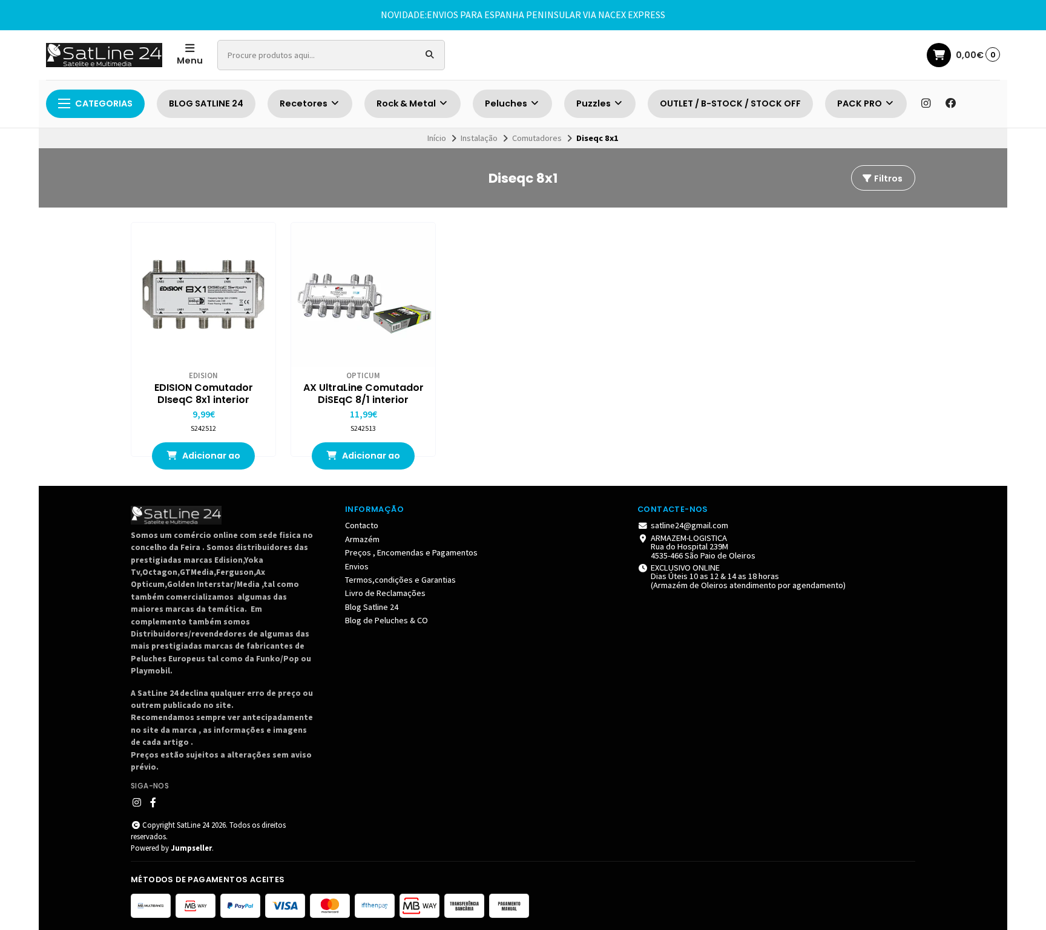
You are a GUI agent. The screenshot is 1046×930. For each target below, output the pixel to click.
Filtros (887, 178)
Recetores (304, 103)
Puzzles (594, 103)
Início (436, 138)
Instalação (479, 138)
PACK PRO (860, 103)
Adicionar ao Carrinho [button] (210, 460)
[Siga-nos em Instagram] (925, 103)
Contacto (361, 525)
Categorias (104, 103)
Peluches (507, 103)
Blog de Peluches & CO (386, 620)
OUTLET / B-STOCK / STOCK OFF (730, 103)
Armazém (362, 539)
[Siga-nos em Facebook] (951, 103)
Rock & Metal (407, 103)
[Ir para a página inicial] (104, 55)
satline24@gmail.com (689, 525)
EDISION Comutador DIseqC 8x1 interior (203, 394)
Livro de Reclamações (385, 593)
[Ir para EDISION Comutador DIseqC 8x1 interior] (203, 295)
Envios (357, 566)
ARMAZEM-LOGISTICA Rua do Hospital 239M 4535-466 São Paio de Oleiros (703, 547)
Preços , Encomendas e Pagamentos (411, 552)
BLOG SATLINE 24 (206, 103)
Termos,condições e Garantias (400, 579)
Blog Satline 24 (371, 607)
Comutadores (537, 138)
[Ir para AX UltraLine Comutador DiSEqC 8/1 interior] (363, 295)
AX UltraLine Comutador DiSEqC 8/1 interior (363, 394)
